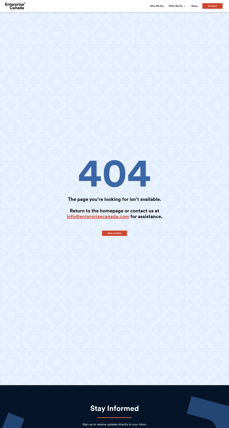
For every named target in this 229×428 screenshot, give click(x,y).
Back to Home (114, 233)
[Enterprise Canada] (15, 6)
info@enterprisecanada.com (98, 216)
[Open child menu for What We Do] (185, 6)
